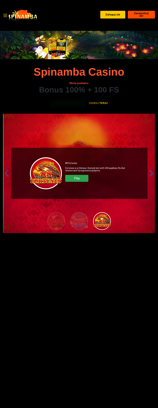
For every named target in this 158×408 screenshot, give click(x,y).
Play (76, 178)
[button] (7, 173)
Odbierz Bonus (68, 103)
